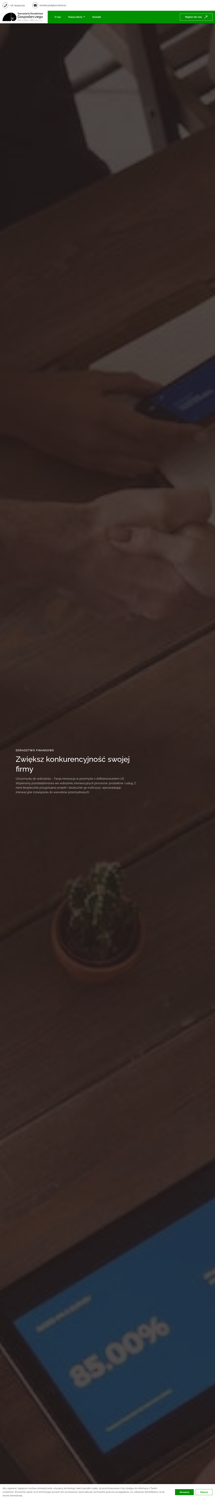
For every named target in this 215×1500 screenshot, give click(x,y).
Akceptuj (184, 1492)
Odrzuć (204, 1492)
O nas (58, 17)
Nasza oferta (75, 17)
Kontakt (96, 17)
